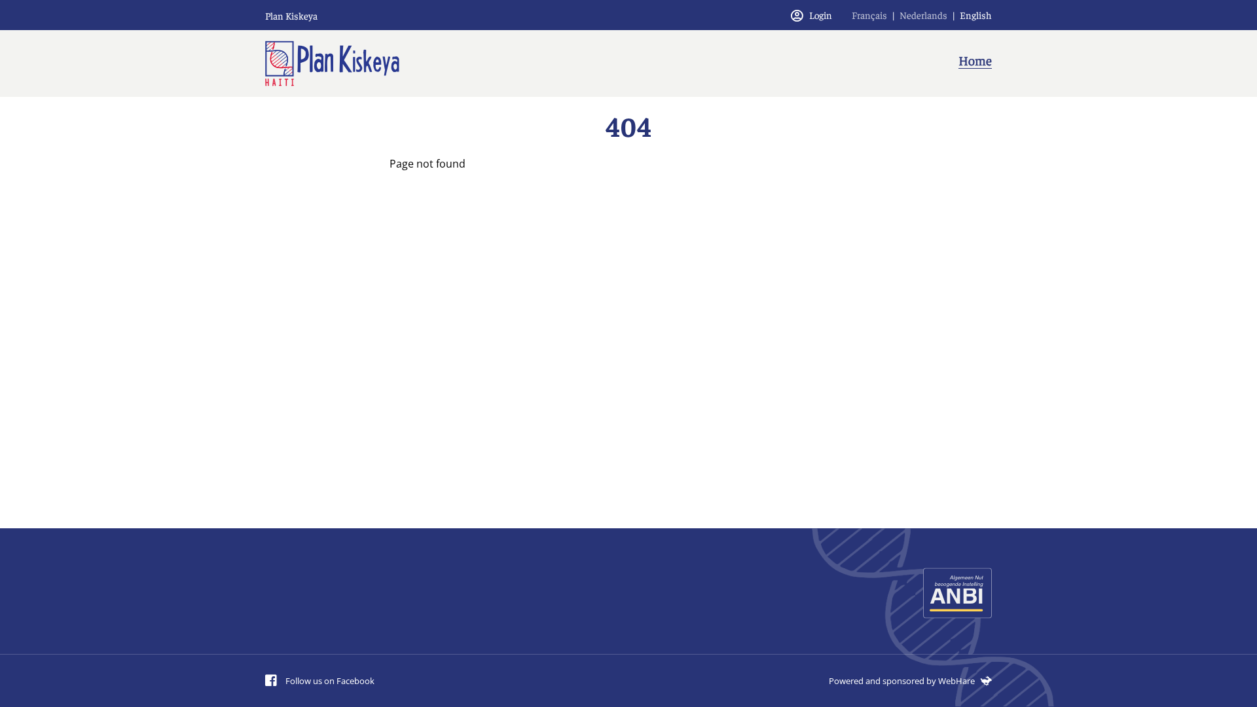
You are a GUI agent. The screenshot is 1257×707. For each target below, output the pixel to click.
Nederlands (923, 15)
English (976, 15)
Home (975, 60)
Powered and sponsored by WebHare (903, 681)
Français (869, 15)
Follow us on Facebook (328, 681)
